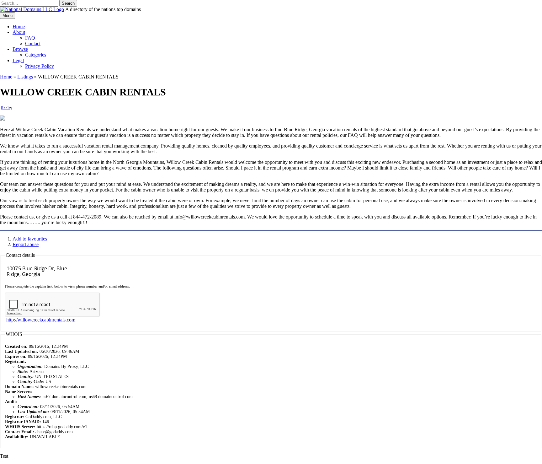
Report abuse (26, 244)
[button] (68, 3)
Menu (8, 15)
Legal (18, 60)
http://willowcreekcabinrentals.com (40, 319)
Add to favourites (30, 238)
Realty (6, 107)
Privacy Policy (39, 66)
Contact (32, 43)
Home (19, 26)
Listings (25, 76)
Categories (35, 54)
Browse (20, 49)
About (19, 32)
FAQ (30, 37)
